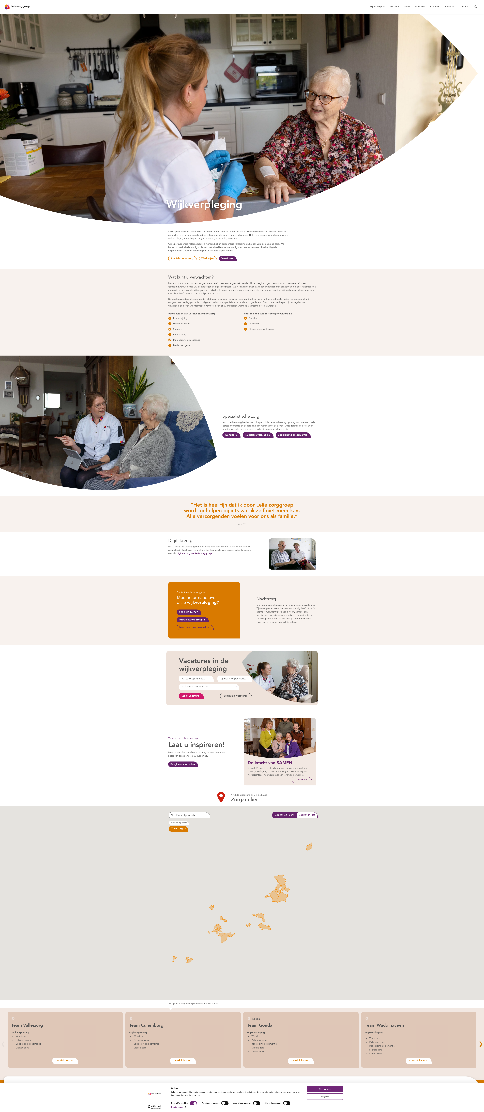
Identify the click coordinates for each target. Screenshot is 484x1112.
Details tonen (177, 1107)
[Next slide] (480, 1044)
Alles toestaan (325, 1089)
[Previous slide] (3, 1044)
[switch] (225, 1103)
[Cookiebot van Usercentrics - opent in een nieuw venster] (154, 1107)
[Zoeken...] (476, 7)
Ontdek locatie (64, 1060)
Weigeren (325, 1096)
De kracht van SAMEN (270, 763)
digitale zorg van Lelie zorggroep (194, 553)
